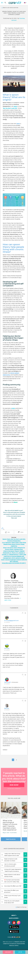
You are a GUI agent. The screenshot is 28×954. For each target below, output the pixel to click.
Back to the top (21, 907)
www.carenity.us (9, 941)
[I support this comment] (22, 613)
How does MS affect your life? (12, 886)
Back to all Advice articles (10, 7)
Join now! (14, 785)
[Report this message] (25, 613)
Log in (20, 952)
